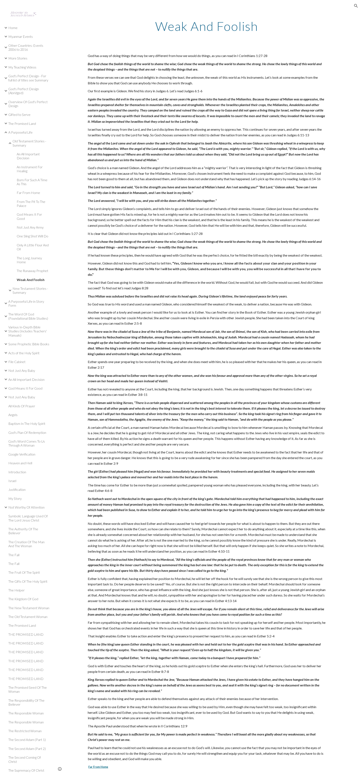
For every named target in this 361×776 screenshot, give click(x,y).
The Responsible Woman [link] (26, 713)
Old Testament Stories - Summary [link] (29, 143)
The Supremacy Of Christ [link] (26, 770)
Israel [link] (12, 481)
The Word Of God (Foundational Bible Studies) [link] (28, 316)
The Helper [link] (16, 590)
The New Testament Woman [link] (28, 608)
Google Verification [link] (21, 454)
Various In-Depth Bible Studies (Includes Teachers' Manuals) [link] (27, 331)
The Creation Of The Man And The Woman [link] (26, 544)
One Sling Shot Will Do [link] (32, 236)
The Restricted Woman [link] (25, 731)
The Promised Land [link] (22, 123)
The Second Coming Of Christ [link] (24, 759)
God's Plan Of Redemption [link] (27, 432)
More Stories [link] (17, 58)
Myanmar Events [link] (20, 36)
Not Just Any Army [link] (30, 227)
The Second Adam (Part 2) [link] (27, 749)
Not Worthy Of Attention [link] (26, 507)
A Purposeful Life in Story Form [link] (26, 303)
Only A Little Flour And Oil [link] (33, 247)
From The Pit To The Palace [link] (31, 204)
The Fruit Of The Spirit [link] (24, 572)
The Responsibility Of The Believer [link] (26, 702)
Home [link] (13, 28)
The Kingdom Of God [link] (23, 599)
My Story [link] (15, 498)
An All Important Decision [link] (28, 156)
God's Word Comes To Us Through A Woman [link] (26, 443)
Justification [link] (16, 489)
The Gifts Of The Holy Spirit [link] (27, 581)
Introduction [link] (17, 472)
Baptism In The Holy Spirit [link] (26, 423)
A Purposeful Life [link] (20, 132)
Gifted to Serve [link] (19, 114)
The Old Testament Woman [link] (27, 617)
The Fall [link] (13, 555)
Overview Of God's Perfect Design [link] (28, 104)
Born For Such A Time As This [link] (32, 182)
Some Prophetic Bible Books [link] (28, 344)
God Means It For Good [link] (29, 216)
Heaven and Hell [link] (20, 463)
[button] (356, 6)
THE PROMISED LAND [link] (25, 634)
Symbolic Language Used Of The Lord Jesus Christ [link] (28, 518)
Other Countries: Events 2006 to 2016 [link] (25, 47)
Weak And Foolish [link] (30, 280)
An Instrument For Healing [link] (30, 169)
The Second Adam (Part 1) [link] (27, 740)
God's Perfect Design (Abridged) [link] (23, 91)
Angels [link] (13, 415)
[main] (206, 26)
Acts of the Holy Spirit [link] (23, 353)
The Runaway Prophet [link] (32, 271)
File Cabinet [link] (16, 362)
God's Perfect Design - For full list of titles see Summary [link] (28, 78)
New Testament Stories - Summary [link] (30, 290)
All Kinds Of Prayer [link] (21, 406)
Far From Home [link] (28, 193)
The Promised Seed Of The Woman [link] (27, 689)
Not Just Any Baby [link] (21, 370)
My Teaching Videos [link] (22, 67)
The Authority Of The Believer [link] (23, 531)
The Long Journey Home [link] (29, 260)
